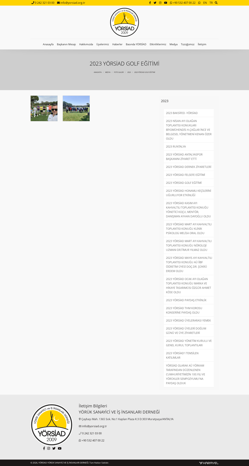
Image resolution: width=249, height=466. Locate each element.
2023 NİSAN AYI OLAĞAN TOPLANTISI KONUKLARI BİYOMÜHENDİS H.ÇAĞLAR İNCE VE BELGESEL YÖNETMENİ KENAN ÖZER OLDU (189, 129)
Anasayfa (48, 44)
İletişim (202, 44)
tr (211, 3)
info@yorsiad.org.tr (72, 3)
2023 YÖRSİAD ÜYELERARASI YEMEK (188, 320)
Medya (174, 44)
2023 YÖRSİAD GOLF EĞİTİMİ (144, 72)
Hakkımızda (86, 44)
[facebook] (150, 3)
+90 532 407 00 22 (184, 3)
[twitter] (155, 3)
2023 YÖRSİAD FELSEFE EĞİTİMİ (185, 175)
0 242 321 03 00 (44, 3)
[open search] (216, 3)
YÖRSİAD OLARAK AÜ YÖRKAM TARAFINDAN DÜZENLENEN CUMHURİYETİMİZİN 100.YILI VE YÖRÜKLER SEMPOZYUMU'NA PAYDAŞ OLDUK (185, 374)
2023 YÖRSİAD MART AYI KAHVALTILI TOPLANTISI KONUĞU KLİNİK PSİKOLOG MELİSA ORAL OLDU (189, 228)
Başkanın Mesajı (66, 44)
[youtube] (166, 3)
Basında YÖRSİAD (136, 44)
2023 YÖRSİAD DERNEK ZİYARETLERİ (188, 167)
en (205, 3)
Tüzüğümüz (187, 44)
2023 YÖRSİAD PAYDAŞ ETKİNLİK (186, 300)
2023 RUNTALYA (176, 146)
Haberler (117, 44)
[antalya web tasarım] (209, 462)
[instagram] (160, 3)
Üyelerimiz (102, 44)
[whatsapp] (199, 3)
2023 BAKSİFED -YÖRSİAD (182, 113)
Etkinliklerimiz (158, 44)
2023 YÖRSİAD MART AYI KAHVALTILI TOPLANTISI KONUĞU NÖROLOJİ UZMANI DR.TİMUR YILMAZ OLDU (189, 245)
